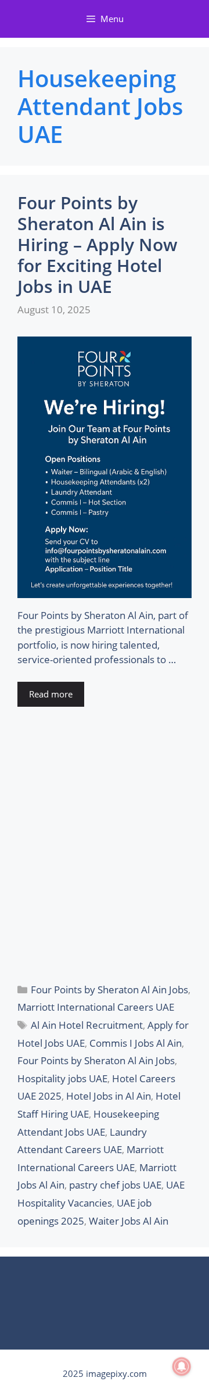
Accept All (104, 1304)
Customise (104, 1335)
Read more (51, 694)
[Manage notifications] (181, 1366)
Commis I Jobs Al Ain (135, 1043)
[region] (104, 1285)
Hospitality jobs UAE (62, 1078)
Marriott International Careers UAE (95, 1007)
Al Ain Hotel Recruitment (87, 1025)
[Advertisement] (104, 843)
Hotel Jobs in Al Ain (108, 1096)
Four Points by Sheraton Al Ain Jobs (109, 989)
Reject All (105, 1367)
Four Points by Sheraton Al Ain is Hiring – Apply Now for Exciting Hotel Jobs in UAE (97, 244)
